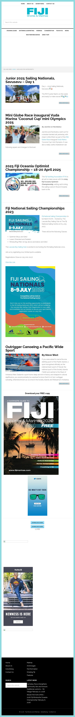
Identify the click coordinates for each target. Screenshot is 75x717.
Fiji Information (32, 669)
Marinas (29, 663)
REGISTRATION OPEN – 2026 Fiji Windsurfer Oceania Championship (37, 697)
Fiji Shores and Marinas (32, 712)
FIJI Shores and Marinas (37, 12)
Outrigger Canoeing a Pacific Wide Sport (34, 348)
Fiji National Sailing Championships (54, 216)
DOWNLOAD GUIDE (37, 522)
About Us (8, 666)
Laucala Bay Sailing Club (17, 247)
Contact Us (9, 672)
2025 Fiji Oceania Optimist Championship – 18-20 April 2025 (33, 168)
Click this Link (10, 262)
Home (7, 663)
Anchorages (31, 666)
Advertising (9, 669)
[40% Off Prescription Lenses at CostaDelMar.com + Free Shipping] (37, 496)
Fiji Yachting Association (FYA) (56, 177)
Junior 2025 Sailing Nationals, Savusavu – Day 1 (30, 80)
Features (30, 675)
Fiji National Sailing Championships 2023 (35, 210)
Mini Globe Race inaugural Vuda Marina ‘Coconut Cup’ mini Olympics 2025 (35, 118)
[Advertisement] (37, 51)
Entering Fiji (31, 672)
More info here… (64, 103)
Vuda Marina (62, 140)
